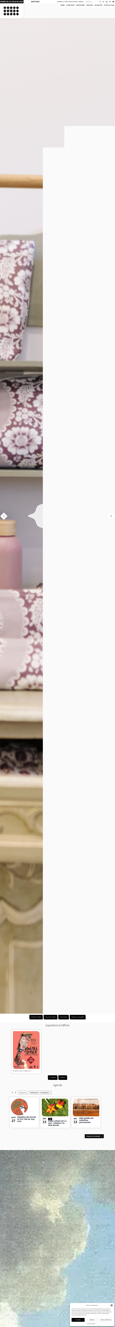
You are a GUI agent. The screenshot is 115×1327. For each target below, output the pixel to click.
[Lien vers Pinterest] (110, 1)
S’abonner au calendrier (93, 1136)
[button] (111, 1305)
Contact (81, 1)
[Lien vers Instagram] (103, 1)
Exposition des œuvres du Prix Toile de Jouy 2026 (26, 1119)
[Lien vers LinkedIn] (106, 1)
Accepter (78, 1319)
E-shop (65, 1)
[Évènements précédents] (12, 1092)
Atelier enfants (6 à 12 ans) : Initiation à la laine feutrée (57, 1123)
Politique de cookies (91, 1323)
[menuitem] (12, 1)
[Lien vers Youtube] (113, 1)
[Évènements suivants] (15, 1092)
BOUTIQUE (35, 2)
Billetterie (73, 1)
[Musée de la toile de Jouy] (12, 11)
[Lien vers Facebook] (100, 1)
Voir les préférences (105, 1319)
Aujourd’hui (23, 1092)
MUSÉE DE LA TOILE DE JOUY (11, 2)
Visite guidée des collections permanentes (86, 1120)
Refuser (92, 1319)
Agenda (59, 1)
